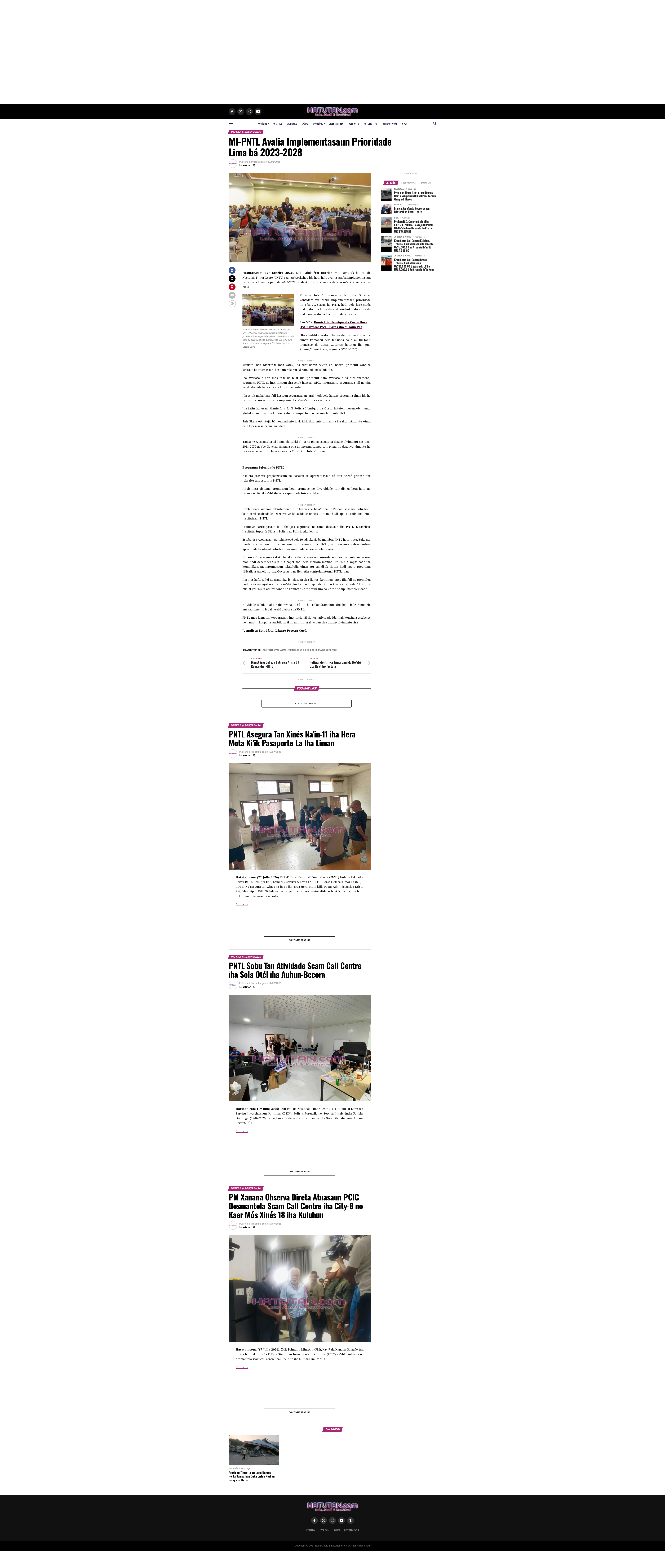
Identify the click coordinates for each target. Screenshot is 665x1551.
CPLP (404, 123)
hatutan (246, 165)
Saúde (305, 123)
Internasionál (389, 123)
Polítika (277, 123)
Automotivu (370, 123)
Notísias (262, 123)
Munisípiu (318, 123)
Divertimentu (336, 123)
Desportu (353, 123)
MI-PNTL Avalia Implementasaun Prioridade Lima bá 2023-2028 (300, 650)
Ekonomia (292, 123)
